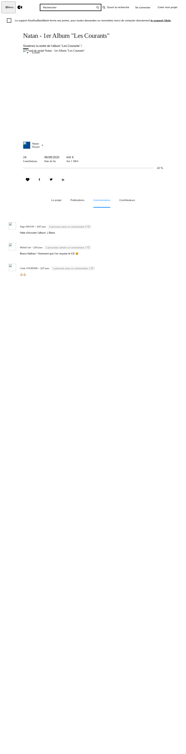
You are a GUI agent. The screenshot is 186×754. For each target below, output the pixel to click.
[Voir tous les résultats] (98, 7)
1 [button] (71, 268)
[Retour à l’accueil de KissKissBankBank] (20, 7)
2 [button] (66, 247)
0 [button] (67, 226)
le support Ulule (161, 20)
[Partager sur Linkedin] (63, 179)
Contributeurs (127, 200)
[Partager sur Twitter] (51, 179)
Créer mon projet (167, 7)
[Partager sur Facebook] (39, 179)
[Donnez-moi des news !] (27, 179)
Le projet (56, 200)
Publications (77, 200)
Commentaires (101, 200)
